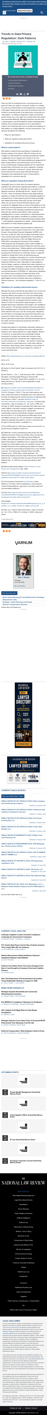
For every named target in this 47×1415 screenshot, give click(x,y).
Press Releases (23, 1209)
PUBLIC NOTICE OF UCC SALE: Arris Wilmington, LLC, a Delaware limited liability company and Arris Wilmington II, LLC (23, 886)
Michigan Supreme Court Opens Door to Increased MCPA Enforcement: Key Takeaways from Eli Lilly (23, 1022)
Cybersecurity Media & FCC (23, 1245)
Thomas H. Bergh (9, 996)
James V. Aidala (8, 983)
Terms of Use (7, 1327)
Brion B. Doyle (21, 1025)
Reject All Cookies (25, 10)
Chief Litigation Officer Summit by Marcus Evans (26, 1116)
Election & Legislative (23, 1249)
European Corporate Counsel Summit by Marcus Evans (25, 1161)
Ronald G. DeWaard (10, 1025)
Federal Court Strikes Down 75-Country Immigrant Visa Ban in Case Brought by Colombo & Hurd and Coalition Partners (22, 968)
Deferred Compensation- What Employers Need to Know (22, 1031)
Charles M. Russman (23, 1033)
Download (25, 94)
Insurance (23, 1283)
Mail (21, 94)
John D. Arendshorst (10, 1033)
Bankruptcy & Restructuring (23, 1227)
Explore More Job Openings (10, 607)
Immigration (23, 1276)
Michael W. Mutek (9, 939)
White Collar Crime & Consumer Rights (23, 1310)
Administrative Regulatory (15, 86)
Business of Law (23, 1236)
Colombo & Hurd (9, 972)
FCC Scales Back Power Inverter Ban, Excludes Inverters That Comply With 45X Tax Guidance (23, 946)
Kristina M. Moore (20, 949)
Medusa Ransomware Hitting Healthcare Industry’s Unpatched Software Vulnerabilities (20, 956)
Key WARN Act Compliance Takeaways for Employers (21, 1002)
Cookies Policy (7, 6)
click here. (10, 1402)
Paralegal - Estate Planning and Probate (17, 602)
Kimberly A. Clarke (9, 1014)
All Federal (11, 89)
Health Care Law (23, 1272)
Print (18, 94)
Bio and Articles (20, 586)
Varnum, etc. (31, 41)
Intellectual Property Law (23, 1287)
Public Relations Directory (23, 1213)
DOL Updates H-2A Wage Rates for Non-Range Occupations (19, 1011)
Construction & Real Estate (23, 1240)
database (5, 1331)
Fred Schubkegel (20, 996)
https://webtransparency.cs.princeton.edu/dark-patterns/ (25, 356)
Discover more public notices (10, 894)
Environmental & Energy (23, 1254)
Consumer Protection (14, 83)
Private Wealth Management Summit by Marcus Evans (25, 1093)
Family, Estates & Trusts (23, 1258)
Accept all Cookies (9, 10)
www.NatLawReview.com (10, 1333)
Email (19, 580)
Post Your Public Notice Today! (12, 796)
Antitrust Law (23, 1222)
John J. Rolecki (10, 41)
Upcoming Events (10, 1072)
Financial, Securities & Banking (23, 1263)
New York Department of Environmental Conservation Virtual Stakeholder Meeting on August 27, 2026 (21, 980)
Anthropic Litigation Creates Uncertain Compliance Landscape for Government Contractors (20, 936)
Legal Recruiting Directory (23, 1200)
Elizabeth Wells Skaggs (27, 1004)
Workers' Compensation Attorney (15, 604)
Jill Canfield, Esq (9, 949)
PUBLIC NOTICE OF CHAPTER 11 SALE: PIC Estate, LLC (22, 869)
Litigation (23, 1296)
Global (23, 1267)
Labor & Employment (23, 1292)
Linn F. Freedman (9, 960)
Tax (23, 1305)
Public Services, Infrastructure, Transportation (23, 1301)
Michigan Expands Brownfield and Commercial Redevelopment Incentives (19, 993)
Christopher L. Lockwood (22, 939)
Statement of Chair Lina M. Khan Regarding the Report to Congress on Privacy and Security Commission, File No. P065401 (22, 390)
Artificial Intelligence (23, 1218)
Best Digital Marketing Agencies (23, 1195)
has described (28, 481)
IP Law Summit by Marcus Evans (22, 1140)
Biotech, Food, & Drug (23, 1231)
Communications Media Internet (17, 80)
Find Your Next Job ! (9, 593)
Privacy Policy (18, 1327)
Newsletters (23, 1204)
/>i (28, 94)
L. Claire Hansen (19, 983)
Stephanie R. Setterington (11, 1004)
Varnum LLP (21, 41)
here (36, 379)
